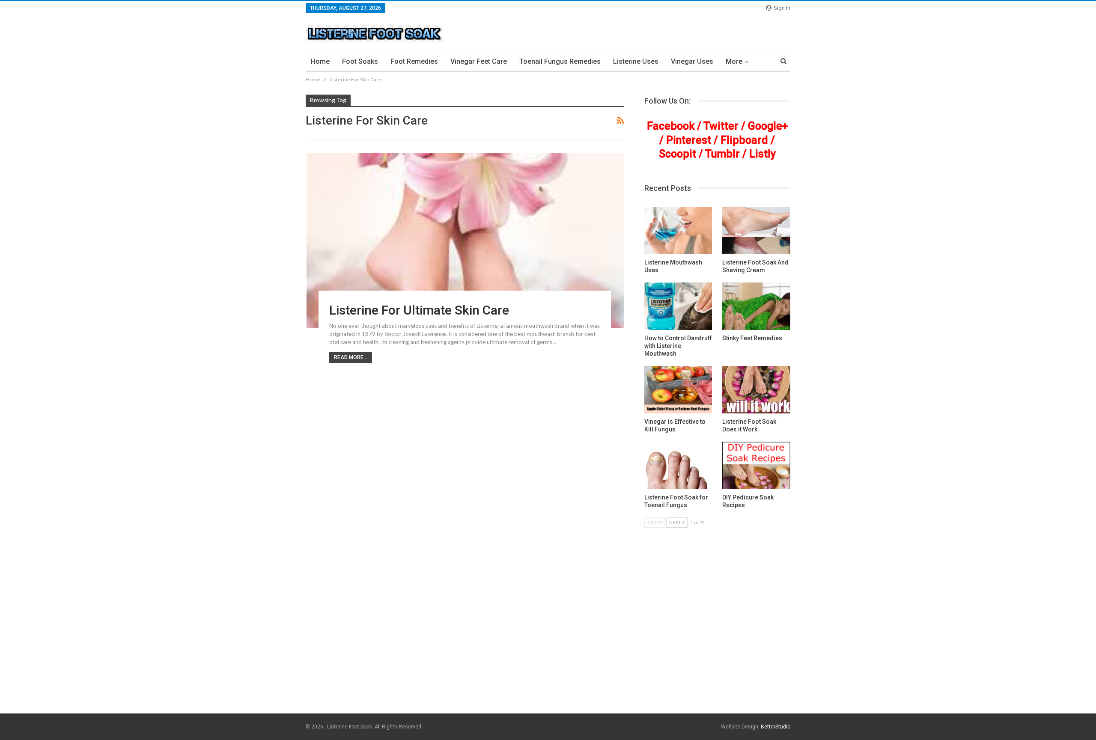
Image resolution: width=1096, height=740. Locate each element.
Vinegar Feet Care (478, 61)
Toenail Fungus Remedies (560, 61)
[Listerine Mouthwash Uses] (678, 230)
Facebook (670, 126)
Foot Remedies (414, 61)
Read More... (350, 357)
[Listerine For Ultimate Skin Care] (465, 240)
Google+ (768, 126)
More (734, 61)
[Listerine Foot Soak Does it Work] (756, 389)
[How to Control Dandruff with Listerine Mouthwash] (678, 306)
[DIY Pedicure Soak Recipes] (756, 465)
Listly (762, 154)
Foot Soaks (360, 61)
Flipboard (744, 140)
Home (320, 61)
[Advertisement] (548, 647)
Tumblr (722, 154)
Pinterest (688, 140)
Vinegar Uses (692, 61)
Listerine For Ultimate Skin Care (419, 310)
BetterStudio (775, 727)
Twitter (721, 126)
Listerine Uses (635, 61)
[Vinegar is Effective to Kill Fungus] (678, 389)
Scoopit (677, 154)
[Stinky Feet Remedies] (756, 306)
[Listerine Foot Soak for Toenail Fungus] (678, 465)
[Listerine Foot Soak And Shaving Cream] (756, 230)
